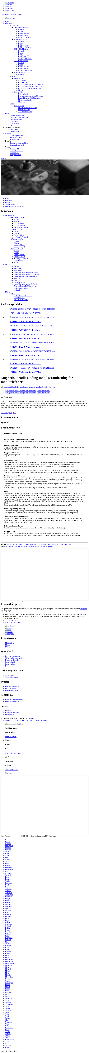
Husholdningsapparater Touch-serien (30, 86)
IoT (11, 125)
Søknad (7, 114)
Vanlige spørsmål (15, 155)
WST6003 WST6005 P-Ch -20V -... (25, 330)
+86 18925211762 (11, 620)
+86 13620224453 (11, 770)
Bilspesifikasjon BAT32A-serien (29, 98)
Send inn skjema (10, 737)
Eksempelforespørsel (17, 145)
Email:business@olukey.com (11, 14)
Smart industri (14, 121)
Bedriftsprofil (14, 149)
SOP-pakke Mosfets (21, 49)
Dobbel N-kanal (23, 33)
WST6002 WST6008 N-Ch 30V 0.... (26, 338)
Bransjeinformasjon (16, 137)
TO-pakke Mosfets (20, 39)
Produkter (8, 23)
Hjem (7, 22)
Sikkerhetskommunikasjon (19, 117)
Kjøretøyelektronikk (16, 119)
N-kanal (21, 29)
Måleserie (21, 90)
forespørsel (83, 609)
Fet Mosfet (15, 720)
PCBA (12, 104)
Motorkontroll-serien (25, 100)
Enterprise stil (14, 153)
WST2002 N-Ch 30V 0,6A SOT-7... (25, 372)
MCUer (12, 76)
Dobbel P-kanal (23, 35)
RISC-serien (22, 82)
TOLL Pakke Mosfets (21, 72)
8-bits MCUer (18, 78)
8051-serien (22, 80)
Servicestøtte (14, 129)
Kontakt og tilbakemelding (19, 143)
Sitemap (31, 718)
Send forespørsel (6, 413)
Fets (41, 720)
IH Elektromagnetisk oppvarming (29, 88)
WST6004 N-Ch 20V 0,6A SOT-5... (25, 321)
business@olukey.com (13, 622)
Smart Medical (15, 123)
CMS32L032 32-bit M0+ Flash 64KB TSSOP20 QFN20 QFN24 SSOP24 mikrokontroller (39, 544)
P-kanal (20, 31)
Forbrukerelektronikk (17, 116)
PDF (14, 413)
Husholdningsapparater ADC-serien (30, 84)
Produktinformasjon (16, 135)
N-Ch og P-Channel (25, 37)
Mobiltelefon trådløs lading (27, 108)
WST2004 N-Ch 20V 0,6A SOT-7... (25, 364)
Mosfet (45, 720)
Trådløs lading (19, 106)
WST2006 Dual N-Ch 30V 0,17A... (25, 355)
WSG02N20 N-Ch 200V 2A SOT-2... (26, 313)
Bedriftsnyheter (15, 139)
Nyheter (8, 133)
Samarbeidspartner (16, 131)
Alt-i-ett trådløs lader (25, 112)
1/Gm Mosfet (24, 720)
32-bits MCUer (19, 92)
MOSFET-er (14, 25)
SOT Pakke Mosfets (21, 61)
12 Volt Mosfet (6, 720)
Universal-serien (23, 94)
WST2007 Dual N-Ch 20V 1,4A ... (25, 347)
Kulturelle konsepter (16, 151)
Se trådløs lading (24, 110)
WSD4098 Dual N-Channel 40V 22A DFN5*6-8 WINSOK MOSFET (30, 546)
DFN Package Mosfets (22, 27)
